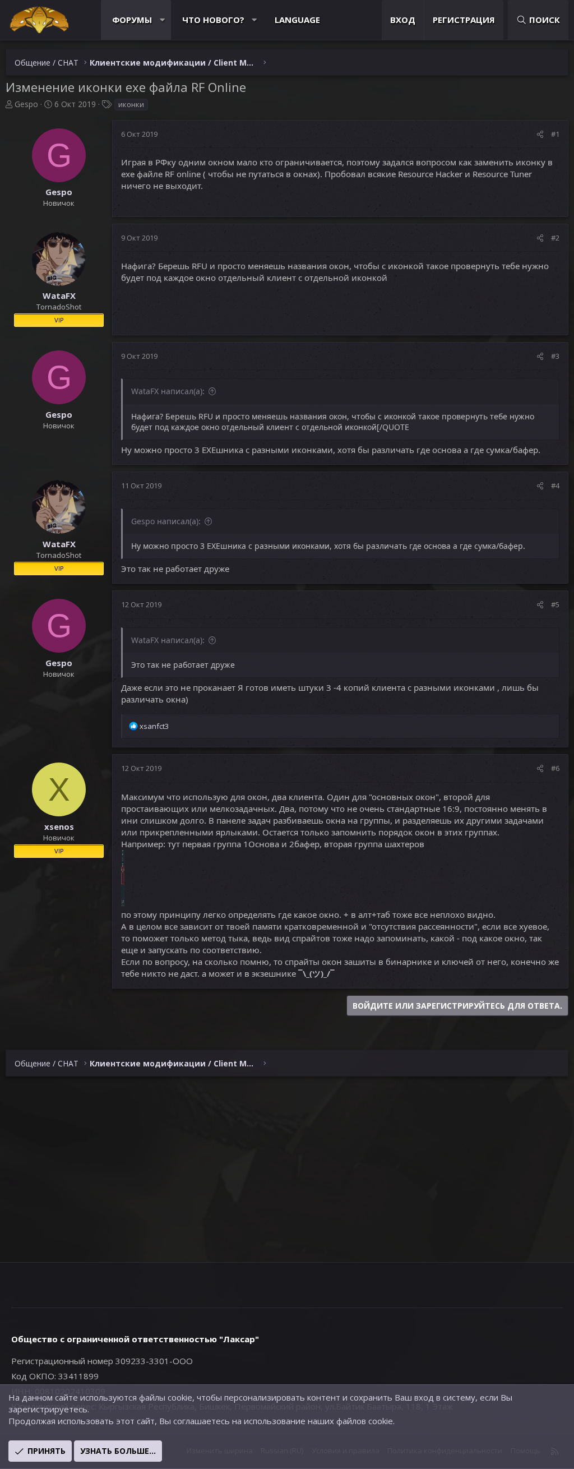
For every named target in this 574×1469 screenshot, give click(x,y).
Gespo (26, 104)
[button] (162, 20)
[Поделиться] (540, 134)
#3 (555, 356)
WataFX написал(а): (168, 391)
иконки (131, 104)
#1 (555, 134)
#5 (555, 604)
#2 (555, 238)
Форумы (132, 19)
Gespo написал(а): (166, 521)
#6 (555, 768)
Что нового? (213, 19)
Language (297, 19)
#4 (555, 486)
